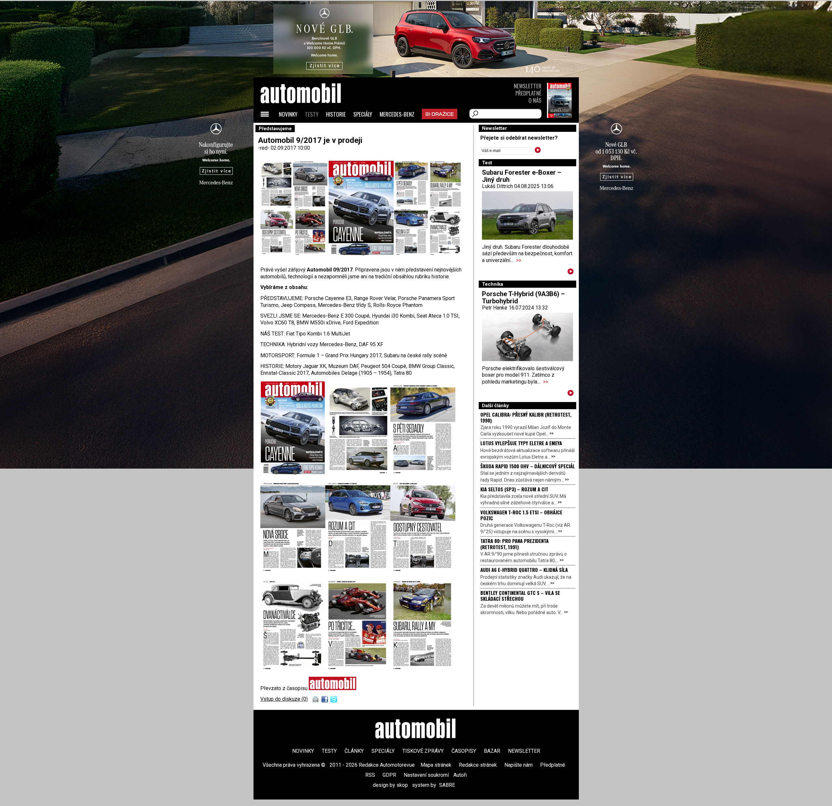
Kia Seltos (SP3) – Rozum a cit (514, 489)
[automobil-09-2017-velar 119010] (357, 473)
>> (518, 260)
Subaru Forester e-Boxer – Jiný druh (521, 176)
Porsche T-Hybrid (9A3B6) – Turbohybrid (523, 297)
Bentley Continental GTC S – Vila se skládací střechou (520, 595)
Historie (336, 114)
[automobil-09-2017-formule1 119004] (357, 669)
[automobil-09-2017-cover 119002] (292, 473)
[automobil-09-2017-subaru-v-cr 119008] (422, 669)
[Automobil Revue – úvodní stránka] (309, 130)
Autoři (460, 775)
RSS (370, 775)
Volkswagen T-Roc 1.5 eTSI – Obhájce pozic (521, 515)
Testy (311, 114)
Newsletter (527, 86)
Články (354, 751)
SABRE (447, 785)
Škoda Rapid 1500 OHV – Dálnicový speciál (527, 466)
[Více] (570, 273)
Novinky (288, 114)
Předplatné (528, 93)
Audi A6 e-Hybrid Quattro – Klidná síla (524, 569)
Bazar (492, 751)
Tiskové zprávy (423, 751)
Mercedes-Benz (397, 114)
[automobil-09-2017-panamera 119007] (422, 473)
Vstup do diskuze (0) (284, 699)
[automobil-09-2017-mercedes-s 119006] (292, 571)
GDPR (389, 775)
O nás (534, 100)
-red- (264, 148)
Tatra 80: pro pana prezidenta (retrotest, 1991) (514, 543)
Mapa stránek (436, 765)
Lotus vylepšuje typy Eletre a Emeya (521, 443)
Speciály (362, 114)
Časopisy (463, 751)
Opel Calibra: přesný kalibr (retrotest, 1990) (525, 417)
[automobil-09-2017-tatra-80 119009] (292, 669)
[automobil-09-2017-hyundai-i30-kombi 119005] (357, 571)
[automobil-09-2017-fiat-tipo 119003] (422, 571)
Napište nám (518, 765)
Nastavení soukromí (426, 775)
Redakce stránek (478, 765)
